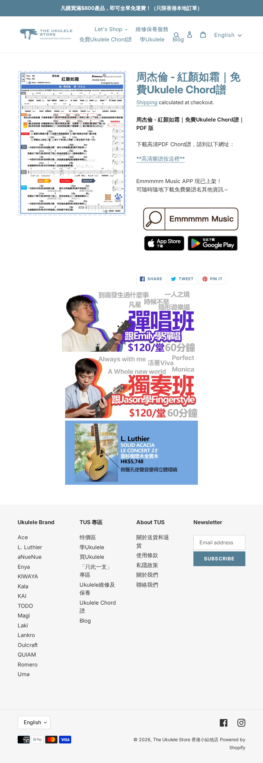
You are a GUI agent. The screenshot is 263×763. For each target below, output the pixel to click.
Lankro (26, 635)
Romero (28, 664)
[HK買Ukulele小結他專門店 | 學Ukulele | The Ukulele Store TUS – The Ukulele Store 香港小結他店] (128, 350)
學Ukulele (92, 547)
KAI (22, 596)
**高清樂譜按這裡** (160, 158)
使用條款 (147, 555)
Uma (24, 674)
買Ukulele (92, 557)
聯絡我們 (147, 585)
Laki (23, 625)
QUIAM (27, 654)
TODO (25, 606)
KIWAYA (28, 576)
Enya (24, 567)
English (32, 722)
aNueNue (30, 557)
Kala (23, 586)
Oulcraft (28, 645)
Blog (85, 620)
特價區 (88, 537)
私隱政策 (147, 565)
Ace (23, 537)
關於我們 (147, 575)
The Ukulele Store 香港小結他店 (185, 739)
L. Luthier (30, 547)
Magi (24, 615)
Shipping (146, 102)
